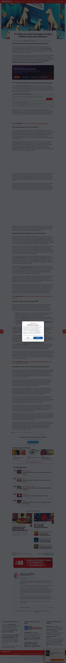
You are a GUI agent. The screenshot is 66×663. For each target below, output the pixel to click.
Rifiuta (28, 337)
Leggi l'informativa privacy (37, 335)
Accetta (38, 337)
